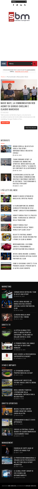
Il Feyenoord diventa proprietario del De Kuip (23, 371)
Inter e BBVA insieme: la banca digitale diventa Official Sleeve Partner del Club (25, 256)
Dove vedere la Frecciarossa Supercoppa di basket (25, 355)
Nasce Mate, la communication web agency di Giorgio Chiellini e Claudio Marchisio (18, 106)
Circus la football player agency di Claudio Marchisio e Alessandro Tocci (25, 431)
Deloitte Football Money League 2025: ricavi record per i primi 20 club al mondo (25, 236)
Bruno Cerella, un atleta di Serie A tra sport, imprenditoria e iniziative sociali (23, 149)
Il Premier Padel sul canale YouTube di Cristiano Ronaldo (24, 345)
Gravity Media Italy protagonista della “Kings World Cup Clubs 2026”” (23, 227)
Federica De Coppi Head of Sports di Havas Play (23, 449)
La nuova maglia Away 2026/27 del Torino (22, 315)
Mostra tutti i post (21, 71)
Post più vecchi (31, 128)
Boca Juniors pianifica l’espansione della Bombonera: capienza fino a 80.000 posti (24, 393)
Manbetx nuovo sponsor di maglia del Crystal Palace (23, 197)
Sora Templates (12, 486)
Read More (5, 122)
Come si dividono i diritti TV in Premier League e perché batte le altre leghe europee (25, 265)
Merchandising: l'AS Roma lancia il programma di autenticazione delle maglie (23, 246)
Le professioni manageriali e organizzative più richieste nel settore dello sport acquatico (25, 461)
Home (4, 63)
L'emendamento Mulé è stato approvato (24, 421)
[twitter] (17, 5)
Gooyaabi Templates (30, 486)
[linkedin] (21, 5)
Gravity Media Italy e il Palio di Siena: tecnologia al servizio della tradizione (25, 217)
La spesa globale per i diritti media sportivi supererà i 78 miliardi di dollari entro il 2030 (23, 333)
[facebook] (13, 5)
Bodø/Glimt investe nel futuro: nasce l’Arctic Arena (25, 381)
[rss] (25, 5)
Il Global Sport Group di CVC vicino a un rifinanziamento (23, 473)
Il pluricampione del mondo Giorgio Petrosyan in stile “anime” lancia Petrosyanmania (25, 208)
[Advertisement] (19, 40)
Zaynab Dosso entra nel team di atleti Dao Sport (25, 293)
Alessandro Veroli (8, 82)
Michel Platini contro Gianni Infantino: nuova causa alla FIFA (23, 411)
